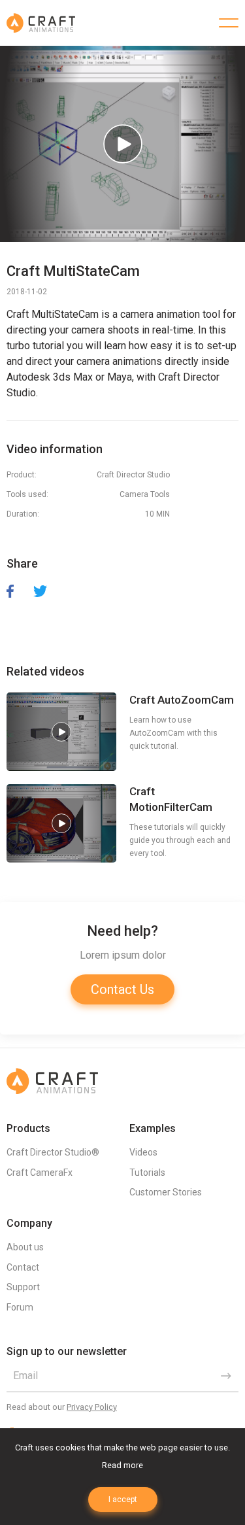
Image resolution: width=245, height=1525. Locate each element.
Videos (143, 1152)
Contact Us (122, 989)
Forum (20, 1307)
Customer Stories (165, 1192)
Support (23, 1287)
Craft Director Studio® (53, 1152)
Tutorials (147, 1172)
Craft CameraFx (40, 1172)
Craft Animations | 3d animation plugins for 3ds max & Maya (41, 23)
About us (25, 1247)
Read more (122, 1465)
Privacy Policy (92, 1407)
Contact (23, 1267)
